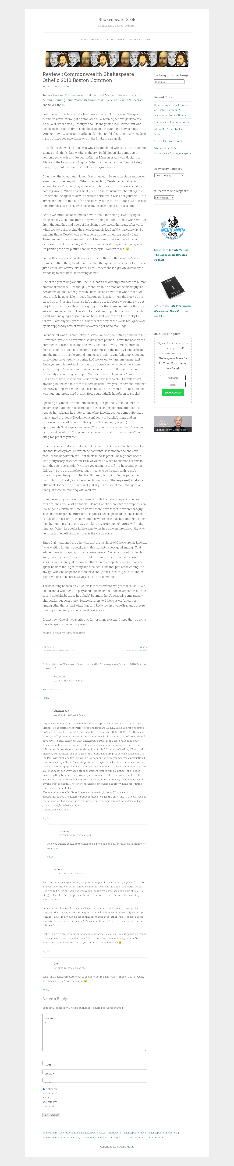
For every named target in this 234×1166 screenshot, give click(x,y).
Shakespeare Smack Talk (135, 648)
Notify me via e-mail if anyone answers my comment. (50, 1097)
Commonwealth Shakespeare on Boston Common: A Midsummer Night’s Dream (171, 110)
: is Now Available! (172, 310)
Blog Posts (114, 1132)
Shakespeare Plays (135, 1132)
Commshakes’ (74, 95)
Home (84, 39)
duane (67, 86)
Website (50, 1082)
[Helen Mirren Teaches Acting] (172, 424)
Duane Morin (126, 1146)
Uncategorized (76, 633)
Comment (51, 1020)
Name (49, 1065)
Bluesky (75, 1137)
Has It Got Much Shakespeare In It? (58, 648)
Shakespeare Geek (117, 19)
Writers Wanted (134, 1137)
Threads (102, 1137)
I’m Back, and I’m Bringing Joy (171, 122)
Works (134, 39)
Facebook (89, 1137)
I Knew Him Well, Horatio (169, 141)
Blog (110, 39)
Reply (46, 697)
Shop (119, 39)
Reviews (60, 633)
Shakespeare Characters (163, 1132)
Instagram (116, 1137)
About (149, 39)
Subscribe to (171, 254)
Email (49, 1073)
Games (95, 39)
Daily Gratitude (155, 1137)
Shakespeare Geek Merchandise (61, 1132)
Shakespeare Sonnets (55, 1137)
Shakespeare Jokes (94, 1132)
